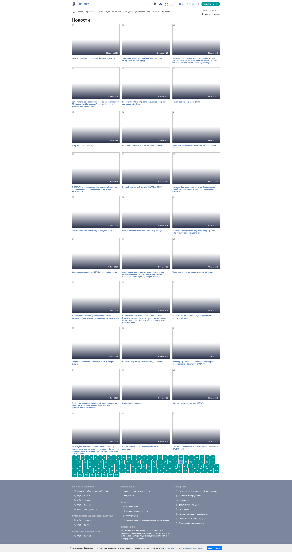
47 (165, 462)
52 (191, 462)
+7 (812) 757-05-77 (84, 500)
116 (104, 475)
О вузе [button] (80, 12)
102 (167, 470)
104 (179, 470)
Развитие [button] (156, 12)
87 (85, 470)
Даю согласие (214, 548)
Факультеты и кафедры (189, 505)
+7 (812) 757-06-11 (84, 520)
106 (191, 470)
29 (213, 457)
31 (80, 462)
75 (169, 466)
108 (204, 470)
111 (75, 475)
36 (106, 462)
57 (74, 466)
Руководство (184, 500)
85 (75, 470)
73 (159, 466)
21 (170, 457)
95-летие (166, 12)
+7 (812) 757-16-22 (84, 536)
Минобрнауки (132, 507)
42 (138, 462)
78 (185, 466)
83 (211, 466)
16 (144, 457)
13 (129, 457)
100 (154, 470)
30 (75, 462)
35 (101, 462)
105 (185, 470)
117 (110, 475)
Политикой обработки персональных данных (185, 548)
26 (197, 457)
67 (128, 466)
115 (98, 475)
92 (112, 470)
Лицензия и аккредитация (190, 496)
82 (206, 466)
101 (160, 470)
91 (107, 470)
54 (202, 462)
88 (91, 470)
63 (106, 466)
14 (134, 457)
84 (217, 466)
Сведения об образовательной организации (198, 491)
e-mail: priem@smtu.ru (87, 509)
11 (119, 457)
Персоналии (184, 509)
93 (117, 470)
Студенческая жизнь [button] (114, 12)
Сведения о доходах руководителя (194, 518)
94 (122, 470)
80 (195, 466)
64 (112, 466)
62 (101, 466)
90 (101, 470)
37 (111, 462)
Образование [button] (91, 12)
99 (149, 470)
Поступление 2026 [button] (210, 4)
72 (154, 466)
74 (164, 466)
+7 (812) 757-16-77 (210, 10)
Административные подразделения (194, 514)
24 (186, 457)
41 (132, 462)
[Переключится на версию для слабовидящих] (198, 4)
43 (143, 462)
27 (202, 457)
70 (144, 466)
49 (176, 462)
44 (149, 462)
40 (127, 462)
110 (216, 470)
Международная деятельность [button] (138, 12)
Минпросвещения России (137, 511)
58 (80, 466)
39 (122, 462)
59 (85, 466)
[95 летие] (155, 4)
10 (114, 457)
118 (116, 475)
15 (139, 457)
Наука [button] (101, 12)
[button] (74, 12)
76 (175, 466)
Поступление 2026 (130, 496)
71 (149, 466)
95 (128, 470)
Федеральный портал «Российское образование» (147, 520)
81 (201, 466)
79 (190, 466)
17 (149, 457)
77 (180, 466)
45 (154, 462)
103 (173, 470)
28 (207, 457)
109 (210, 470)
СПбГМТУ (83, 4)
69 (139, 466)
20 (165, 457)
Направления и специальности (136, 491)
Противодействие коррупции (191, 523)
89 (96, 470)
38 (117, 462)
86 (80, 470)
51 (186, 462)
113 (86, 475)
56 (212, 462)
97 (138, 470)
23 (181, 457)
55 (207, 462)
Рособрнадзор (132, 516)
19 (160, 457)
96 (133, 470)
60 (90, 466)
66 (122, 466)
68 (133, 466)
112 (80, 475)
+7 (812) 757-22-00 (84, 505)
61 (95, 466)
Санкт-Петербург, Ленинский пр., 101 (93, 491)
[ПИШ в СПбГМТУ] (170, 4)
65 (117, 466)
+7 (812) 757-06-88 (84, 525)
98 (144, 470)
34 (95, 462)
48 (170, 462)
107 (198, 470)
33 (90, 462)
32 (85, 462)
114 (92, 475)
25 (191, 457)
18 (155, 457)
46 (159, 462)
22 (176, 457)
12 (124, 457)
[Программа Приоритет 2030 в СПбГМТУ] (160, 4)
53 (196, 462)
